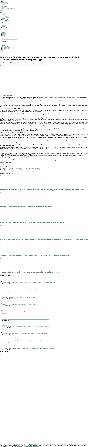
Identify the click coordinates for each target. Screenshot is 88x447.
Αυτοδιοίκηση (5, 19)
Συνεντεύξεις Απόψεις (6, 22)
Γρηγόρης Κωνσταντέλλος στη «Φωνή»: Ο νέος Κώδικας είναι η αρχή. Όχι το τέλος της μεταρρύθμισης (35, 256)
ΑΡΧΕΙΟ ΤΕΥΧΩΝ (5, 3)
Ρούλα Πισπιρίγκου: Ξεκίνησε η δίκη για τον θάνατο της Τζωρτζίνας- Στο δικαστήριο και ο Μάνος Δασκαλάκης (32, 169)
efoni (1, 62)
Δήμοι (6, 21)
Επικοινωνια (4, 2)
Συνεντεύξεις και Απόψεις (14, 54)
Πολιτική (6, 16)
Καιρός (3, 4)
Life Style (4, 25)
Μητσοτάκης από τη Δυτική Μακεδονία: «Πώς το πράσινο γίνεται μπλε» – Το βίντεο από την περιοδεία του (25, 319)
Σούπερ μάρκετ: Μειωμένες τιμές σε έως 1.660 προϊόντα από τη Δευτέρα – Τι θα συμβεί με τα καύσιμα (24, 333)
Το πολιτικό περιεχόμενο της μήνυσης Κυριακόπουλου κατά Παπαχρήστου (26, 206)
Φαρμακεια (4, 6)
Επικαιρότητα (7, 17)
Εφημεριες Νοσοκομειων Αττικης (8, 8)
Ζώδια (3, 26)
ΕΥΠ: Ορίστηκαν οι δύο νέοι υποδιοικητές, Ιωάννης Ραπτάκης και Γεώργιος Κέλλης (24, 171)
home (3, 1)
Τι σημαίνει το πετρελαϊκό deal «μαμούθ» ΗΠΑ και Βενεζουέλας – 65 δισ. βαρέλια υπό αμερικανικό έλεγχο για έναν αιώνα (28, 348)
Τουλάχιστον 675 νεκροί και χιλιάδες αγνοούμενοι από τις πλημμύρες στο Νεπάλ (20, 304)
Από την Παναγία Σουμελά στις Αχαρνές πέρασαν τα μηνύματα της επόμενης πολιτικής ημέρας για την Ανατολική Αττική (42, 190)
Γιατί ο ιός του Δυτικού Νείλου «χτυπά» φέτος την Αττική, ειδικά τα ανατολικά (19, 289)
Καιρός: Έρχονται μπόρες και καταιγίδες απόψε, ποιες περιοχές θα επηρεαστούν (19, 297)
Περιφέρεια (7, 20)
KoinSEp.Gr (14, 444)
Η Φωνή (4, 444)
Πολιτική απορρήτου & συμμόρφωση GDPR (32, 446)
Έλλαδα (3, 14)
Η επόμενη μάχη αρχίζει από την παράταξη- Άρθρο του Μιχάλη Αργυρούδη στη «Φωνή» (30, 272)
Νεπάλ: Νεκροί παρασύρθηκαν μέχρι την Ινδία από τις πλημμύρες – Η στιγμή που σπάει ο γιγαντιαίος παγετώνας (26, 326)
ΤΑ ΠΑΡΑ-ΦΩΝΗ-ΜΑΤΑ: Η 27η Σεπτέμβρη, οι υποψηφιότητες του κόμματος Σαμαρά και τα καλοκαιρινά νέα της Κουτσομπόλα (44, 239)
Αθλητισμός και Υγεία (6, 24)
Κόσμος (3, 18)
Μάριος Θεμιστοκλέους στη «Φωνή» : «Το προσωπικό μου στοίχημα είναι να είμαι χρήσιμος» (32, 223)
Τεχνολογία (4, 27)
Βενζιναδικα (4, 7)
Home (7, 54)
